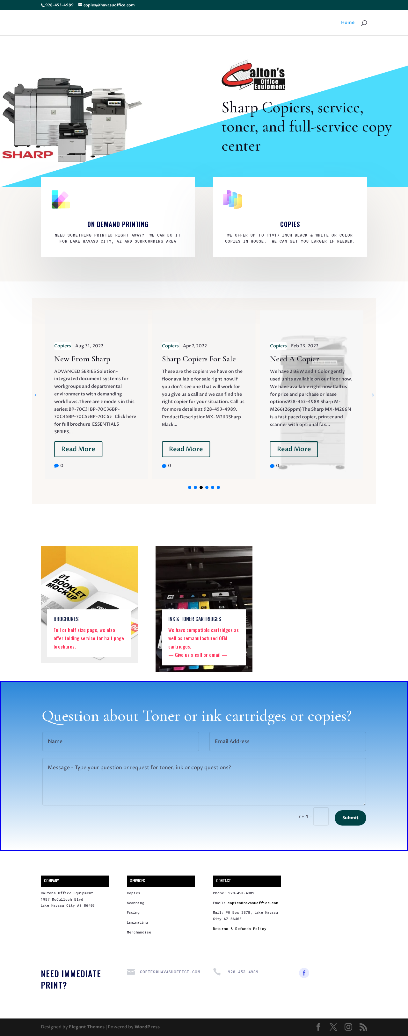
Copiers (62, 346)
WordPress (147, 1027)
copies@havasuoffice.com (253, 902)
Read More (78, 449)
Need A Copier (294, 359)
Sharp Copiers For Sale (199, 359)
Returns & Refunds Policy (239, 928)
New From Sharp (82, 359)
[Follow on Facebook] (304, 973)
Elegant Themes (87, 1027)
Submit (350, 818)
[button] (373, 394)
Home (347, 22)
